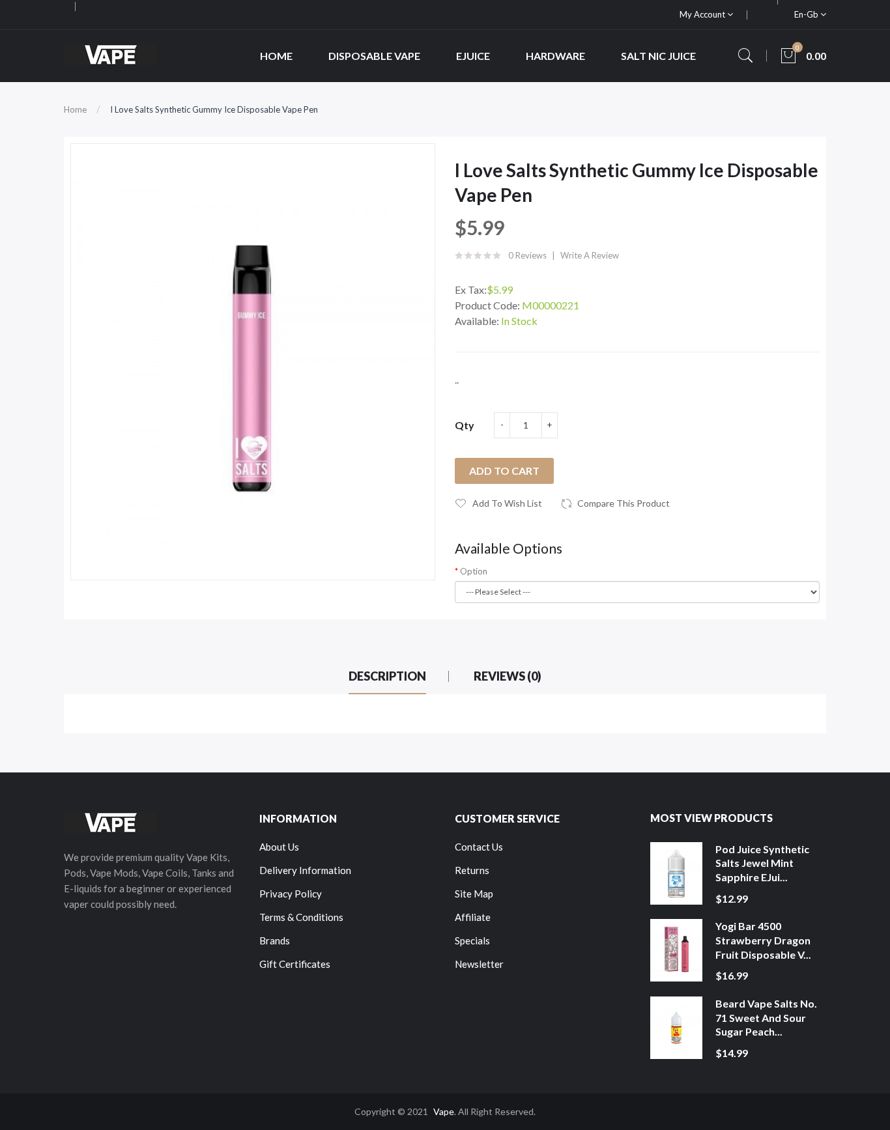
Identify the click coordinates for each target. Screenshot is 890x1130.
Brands (274, 940)
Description (387, 676)
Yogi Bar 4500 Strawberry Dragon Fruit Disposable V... (763, 940)
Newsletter (479, 964)
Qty (464, 425)
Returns (472, 870)
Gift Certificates (294, 964)
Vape (443, 1111)
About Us (279, 847)
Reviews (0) (507, 676)
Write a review (589, 255)
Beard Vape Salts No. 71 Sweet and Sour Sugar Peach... (766, 1017)
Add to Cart (504, 470)
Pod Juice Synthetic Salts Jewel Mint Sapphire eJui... (762, 863)
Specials (472, 940)
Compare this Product (623, 503)
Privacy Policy (290, 893)
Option (473, 571)
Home (75, 109)
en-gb (807, 14)
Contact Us (479, 847)
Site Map (474, 893)
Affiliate (473, 917)
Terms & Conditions (301, 917)
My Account (703, 14)
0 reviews (527, 255)
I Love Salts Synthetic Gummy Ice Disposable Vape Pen (214, 109)
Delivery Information (305, 870)
